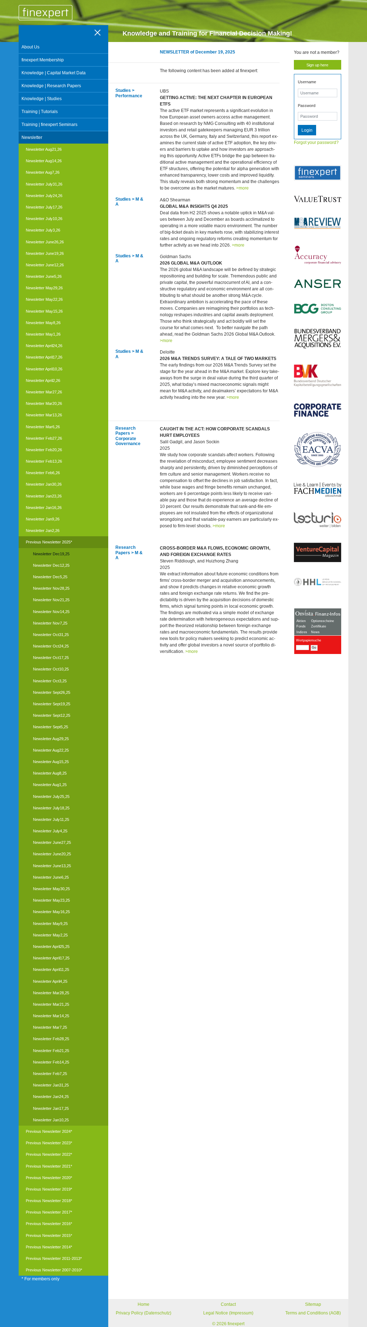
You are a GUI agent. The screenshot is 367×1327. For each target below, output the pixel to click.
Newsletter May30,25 (51, 889)
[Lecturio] (318, 519)
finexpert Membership (43, 59)
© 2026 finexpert (228, 1323)
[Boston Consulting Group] (318, 308)
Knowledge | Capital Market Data (54, 72)
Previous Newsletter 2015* (49, 1235)
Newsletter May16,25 (51, 912)
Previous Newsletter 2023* (49, 1143)
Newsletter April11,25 (51, 969)
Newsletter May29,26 (44, 288)
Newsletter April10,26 (44, 369)
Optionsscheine (322, 621)
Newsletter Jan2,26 (42, 530)
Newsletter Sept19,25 (51, 704)
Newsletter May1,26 (43, 334)
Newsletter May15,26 (44, 311)
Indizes (301, 632)
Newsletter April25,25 (51, 946)
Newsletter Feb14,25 (51, 1062)
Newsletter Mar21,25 (51, 1004)
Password (306, 105)
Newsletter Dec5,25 (50, 577)
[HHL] (318, 581)
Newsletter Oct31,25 (51, 634)
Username (307, 82)
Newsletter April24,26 (44, 346)
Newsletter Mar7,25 (50, 1027)
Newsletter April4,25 (50, 981)
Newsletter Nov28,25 (51, 588)
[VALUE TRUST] (318, 199)
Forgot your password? (316, 142)
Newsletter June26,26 (45, 242)
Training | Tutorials (40, 111)
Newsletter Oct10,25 (51, 669)
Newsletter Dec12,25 (51, 565)
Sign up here (317, 65)
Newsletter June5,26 (44, 276)
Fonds (301, 626)
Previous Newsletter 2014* (49, 1247)
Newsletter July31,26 (44, 184)
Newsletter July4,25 (50, 831)
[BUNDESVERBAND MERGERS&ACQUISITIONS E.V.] (318, 339)
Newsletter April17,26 (44, 357)
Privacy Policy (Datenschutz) (143, 1313)
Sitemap (313, 1304)
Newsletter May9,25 (50, 923)
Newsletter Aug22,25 (51, 750)
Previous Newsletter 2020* (49, 1178)
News (315, 632)
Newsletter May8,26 (43, 323)
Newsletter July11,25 (51, 819)
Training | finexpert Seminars (49, 124)
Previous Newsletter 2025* (49, 542)
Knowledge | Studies (42, 98)
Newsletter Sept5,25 (50, 727)
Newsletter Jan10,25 (51, 1120)
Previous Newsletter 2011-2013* (54, 1258)
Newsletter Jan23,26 (44, 496)
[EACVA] (318, 449)
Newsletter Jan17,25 (51, 1108)
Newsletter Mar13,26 (44, 415)
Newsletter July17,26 (44, 207)
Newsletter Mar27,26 (44, 392)
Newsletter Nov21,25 (51, 600)
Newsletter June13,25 (52, 866)
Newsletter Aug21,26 (44, 149)
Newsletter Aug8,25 (50, 773)
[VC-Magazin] (318, 552)
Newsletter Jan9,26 (42, 519)
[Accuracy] (318, 254)
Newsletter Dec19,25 (51, 554)
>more (242, 188)
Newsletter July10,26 (44, 218)
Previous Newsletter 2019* (49, 1189)
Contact (228, 1304)
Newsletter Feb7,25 (50, 1073)
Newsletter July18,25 (51, 808)
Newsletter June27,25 (52, 842)
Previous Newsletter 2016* (49, 1223)
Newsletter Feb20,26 (44, 450)
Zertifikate (318, 626)
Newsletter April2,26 (43, 380)
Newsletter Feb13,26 (44, 461)
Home (143, 1304)
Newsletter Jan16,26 (44, 507)
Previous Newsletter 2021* (49, 1166)
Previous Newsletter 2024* (49, 1131)
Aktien (301, 621)
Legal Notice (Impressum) (228, 1313)
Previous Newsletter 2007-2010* (54, 1270)
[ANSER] (318, 283)
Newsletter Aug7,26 (42, 172)
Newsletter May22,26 (44, 299)
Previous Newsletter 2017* (49, 1212)
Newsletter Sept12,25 (51, 715)
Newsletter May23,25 (51, 900)
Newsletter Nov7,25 (50, 623)
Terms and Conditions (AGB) (313, 1313)
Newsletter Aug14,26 (44, 161)
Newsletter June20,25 (52, 854)
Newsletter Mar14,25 (51, 1016)
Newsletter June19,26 (45, 253)
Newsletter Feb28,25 (51, 1039)
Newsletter (32, 137)
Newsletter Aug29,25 (51, 739)
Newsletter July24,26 (44, 195)
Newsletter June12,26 (45, 265)
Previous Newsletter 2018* (49, 1200)
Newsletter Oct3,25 (50, 681)
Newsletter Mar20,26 (44, 403)
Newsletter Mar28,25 (51, 993)
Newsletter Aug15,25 (51, 762)
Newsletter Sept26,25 (51, 692)
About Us (30, 47)
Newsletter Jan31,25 (51, 1085)
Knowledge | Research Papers (51, 85)
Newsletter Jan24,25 (51, 1096)
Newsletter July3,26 (43, 230)
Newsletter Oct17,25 (51, 657)
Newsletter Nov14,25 (51, 611)
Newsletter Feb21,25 (51, 1050)
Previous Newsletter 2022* (49, 1154)
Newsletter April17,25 (51, 958)
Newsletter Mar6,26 (43, 427)
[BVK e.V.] (318, 376)
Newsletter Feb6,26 (43, 473)
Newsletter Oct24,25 (51, 646)
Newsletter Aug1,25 (50, 784)
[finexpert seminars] (318, 173)
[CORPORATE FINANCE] (318, 410)
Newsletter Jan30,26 (44, 484)
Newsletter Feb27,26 (44, 438)
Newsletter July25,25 (51, 796)
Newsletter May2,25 (50, 935)
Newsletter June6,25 (51, 877)
